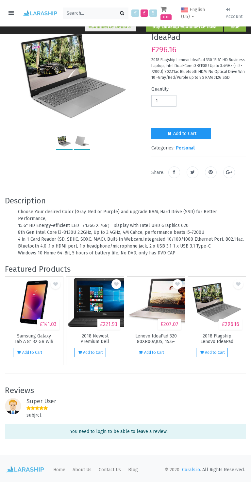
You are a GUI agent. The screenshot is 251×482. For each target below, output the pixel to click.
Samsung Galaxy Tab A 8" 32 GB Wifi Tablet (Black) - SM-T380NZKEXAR (34, 339)
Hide (235, 26)
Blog (133, 470)
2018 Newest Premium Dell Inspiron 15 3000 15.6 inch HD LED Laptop (94, 339)
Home (59, 470)
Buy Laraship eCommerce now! (184, 26)
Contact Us (110, 470)
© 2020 (171, 470)
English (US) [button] (193, 13)
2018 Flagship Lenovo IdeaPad (216, 339)
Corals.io (191, 470)
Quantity (160, 89)
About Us (82, 470)
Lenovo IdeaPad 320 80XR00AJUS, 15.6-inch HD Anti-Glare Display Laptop (156, 339)
